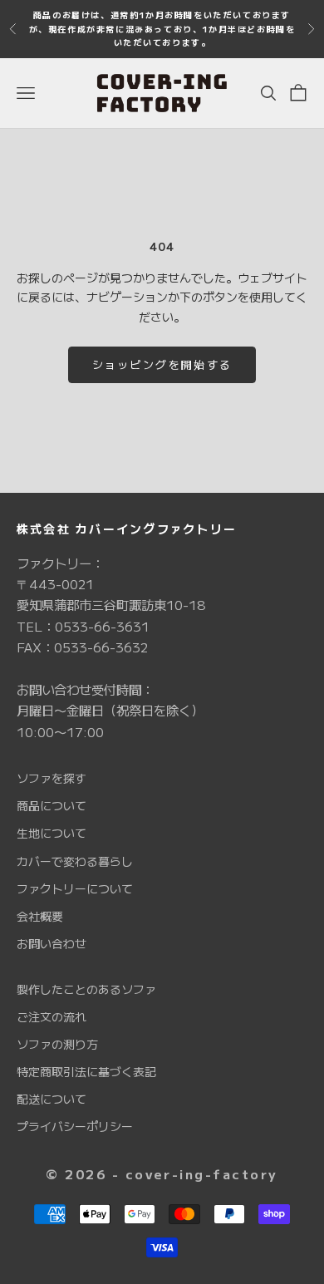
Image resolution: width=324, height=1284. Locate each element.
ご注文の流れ (51, 1016)
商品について (51, 805)
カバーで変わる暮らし (75, 861)
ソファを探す (51, 778)
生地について (51, 832)
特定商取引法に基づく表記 (86, 1071)
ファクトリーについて (75, 888)
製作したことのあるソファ (86, 989)
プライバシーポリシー (75, 1126)
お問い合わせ (51, 943)
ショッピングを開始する (162, 364)
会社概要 (40, 916)
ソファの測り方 (57, 1044)
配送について (51, 1098)
